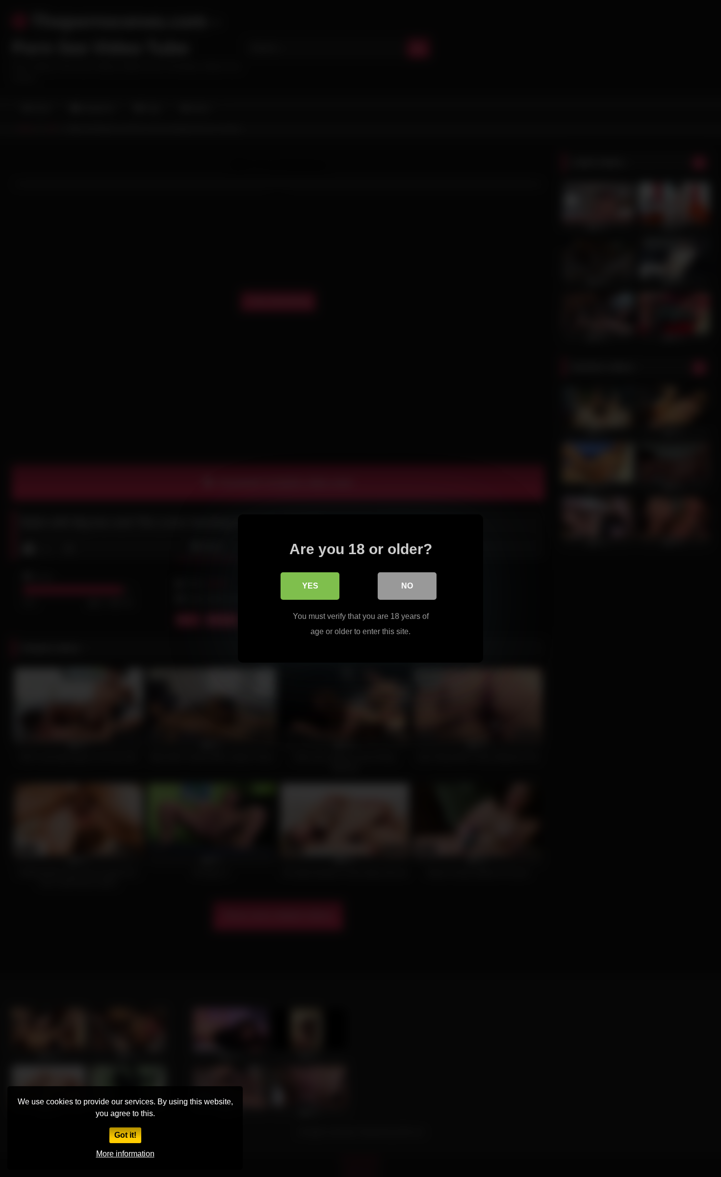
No (407, 586)
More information (125, 1154)
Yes (310, 586)
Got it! (125, 1135)
